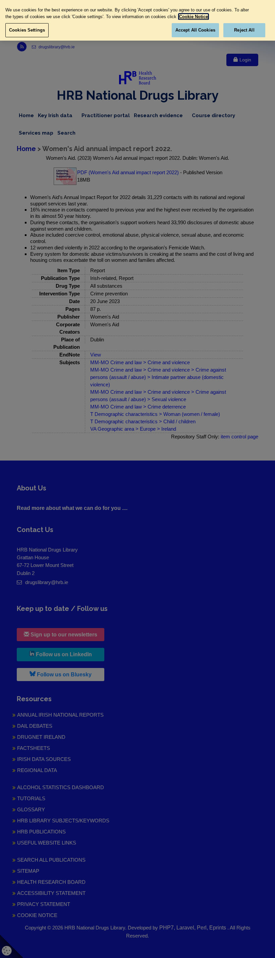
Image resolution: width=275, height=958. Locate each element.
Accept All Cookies (195, 30)
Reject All (244, 30)
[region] (137, 20)
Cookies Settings (27, 30)
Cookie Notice (193, 16)
